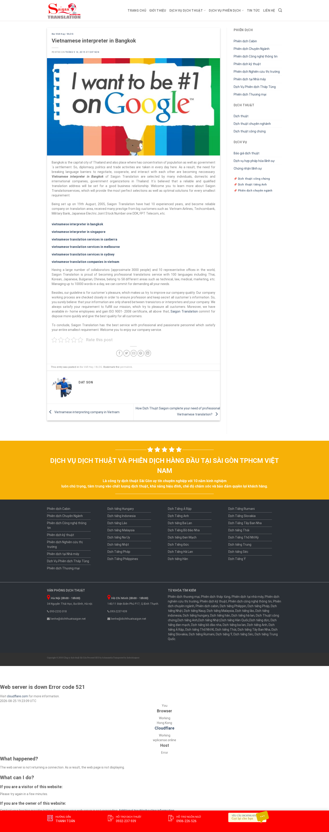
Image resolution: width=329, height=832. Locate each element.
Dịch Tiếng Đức (178, 544)
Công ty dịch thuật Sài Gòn (75, 658)
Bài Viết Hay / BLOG (62, 34)
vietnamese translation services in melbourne (86, 247)
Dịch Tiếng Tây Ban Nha (245, 523)
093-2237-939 (118, 611)
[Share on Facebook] (119, 353)
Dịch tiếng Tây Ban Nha (254, 629)
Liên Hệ (269, 10)
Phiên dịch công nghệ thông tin (250, 601)
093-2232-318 (58, 611)
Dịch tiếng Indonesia (121, 516)
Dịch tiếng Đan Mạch (182, 537)
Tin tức (253, 10)
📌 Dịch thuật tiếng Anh (250, 184)
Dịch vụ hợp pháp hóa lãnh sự (254, 161)
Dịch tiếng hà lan (242, 615)
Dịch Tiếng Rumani (241, 509)
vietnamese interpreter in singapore (78, 232)
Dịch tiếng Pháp (258, 606)
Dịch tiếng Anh (187, 620)
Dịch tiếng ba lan (234, 625)
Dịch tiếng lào (244, 611)
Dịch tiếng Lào (117, 523)
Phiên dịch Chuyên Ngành (251, 49)
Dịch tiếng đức (259, 620)
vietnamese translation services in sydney (83, 254)
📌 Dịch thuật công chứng (252, 178)
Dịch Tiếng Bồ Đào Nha (184, 530)
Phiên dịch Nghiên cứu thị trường (257, 71)
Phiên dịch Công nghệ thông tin (256, 56)
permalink (126, 367)
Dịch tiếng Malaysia (121, 530)
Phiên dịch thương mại (184, 596)
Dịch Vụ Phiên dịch (225, 10)
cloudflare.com (17, 696)
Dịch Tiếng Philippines (122, 559)
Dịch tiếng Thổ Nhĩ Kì (199, 629)
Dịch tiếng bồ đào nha (206, 625)
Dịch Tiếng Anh (178, 516)
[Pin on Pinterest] (140, 353)
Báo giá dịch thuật (246, 153)
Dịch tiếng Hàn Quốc (234, 620)
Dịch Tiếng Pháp (118, 551)
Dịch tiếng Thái (238, 530)
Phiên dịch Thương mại (250, 94)
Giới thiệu (157, 10)
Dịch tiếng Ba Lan (180, 523)
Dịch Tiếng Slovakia (242, 516)
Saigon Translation (184, 311)
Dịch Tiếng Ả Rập (180, 509)
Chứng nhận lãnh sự (248, 168)
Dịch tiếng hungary (196, 615)
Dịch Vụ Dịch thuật (186, 10)
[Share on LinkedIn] (148, 353)
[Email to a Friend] (133, 353)
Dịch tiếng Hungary (120, 509)
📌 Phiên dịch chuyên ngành (253, 190)
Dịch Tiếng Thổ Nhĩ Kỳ (243, 537)
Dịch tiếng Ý (224, 634)
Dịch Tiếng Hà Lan (180, 551)
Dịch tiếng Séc (238, 551)
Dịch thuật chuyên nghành (252, 124)
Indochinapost (133, 658)
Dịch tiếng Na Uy (118, 537)
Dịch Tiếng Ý (237, 559)
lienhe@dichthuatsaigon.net (68, 618)
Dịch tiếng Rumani (201, 634)
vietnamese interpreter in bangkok (77, 224)
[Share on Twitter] (126, 353)
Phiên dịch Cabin (245, 41)
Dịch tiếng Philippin (233, 606)
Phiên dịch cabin (207, 606)
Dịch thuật (241, 116)
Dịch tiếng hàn (220, 615)
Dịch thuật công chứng (250, 131)
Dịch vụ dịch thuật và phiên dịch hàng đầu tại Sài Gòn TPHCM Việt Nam (164, 466)
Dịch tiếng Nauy (194, 611)
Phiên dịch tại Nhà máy (250, 79)
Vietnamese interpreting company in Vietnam (87, 412)
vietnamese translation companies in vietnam (85, 262)
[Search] (280, 10)
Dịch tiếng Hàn (178, 559)
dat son (94, 52)
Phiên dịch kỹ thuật (247, 64)
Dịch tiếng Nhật (118, 544)
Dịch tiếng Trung (239, 544)
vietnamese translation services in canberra (84, 239)
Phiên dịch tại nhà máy (247, 596)
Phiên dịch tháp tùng (215, 596)
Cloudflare (164, 728)
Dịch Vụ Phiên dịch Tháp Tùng (255, 87)
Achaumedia (107, 658)
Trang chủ (137, 10)
